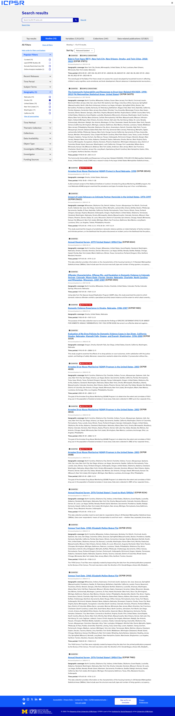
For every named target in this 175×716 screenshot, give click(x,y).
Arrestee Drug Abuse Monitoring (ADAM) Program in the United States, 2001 (103, 452)
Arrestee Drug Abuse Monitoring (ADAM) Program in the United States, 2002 (103, 409)
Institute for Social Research (122, 711)
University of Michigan (145, 711)
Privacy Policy (68, 700)
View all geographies (31, 116)
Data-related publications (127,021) (133, 38)
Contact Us (79, 700)
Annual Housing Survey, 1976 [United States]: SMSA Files (95, 657)
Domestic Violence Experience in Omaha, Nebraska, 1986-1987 (98, 308)
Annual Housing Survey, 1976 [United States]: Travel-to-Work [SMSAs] (101, 492)
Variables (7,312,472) (75, 38)
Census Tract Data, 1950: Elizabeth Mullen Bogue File (93, 528)
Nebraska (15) (29, 97)
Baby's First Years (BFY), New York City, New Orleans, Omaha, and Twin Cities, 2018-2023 (108, 60)
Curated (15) (28, 59)
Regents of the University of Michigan (83, 711)
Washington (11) (29, 110)
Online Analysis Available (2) (34, 69)
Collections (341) (100, 38)
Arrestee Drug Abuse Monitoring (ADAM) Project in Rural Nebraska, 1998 (102, 171)
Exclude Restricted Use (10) (34, 66)
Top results (31, 38)
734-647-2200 (80, 703)
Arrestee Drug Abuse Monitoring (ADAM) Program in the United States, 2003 (103, 366)
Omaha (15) (28, 100)
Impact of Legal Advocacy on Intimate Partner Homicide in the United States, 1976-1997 (109, 196)
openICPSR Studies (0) (32, 63)
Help (86, 700)
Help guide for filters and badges (33, 50)
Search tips (26, 25)
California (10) (29, 113)
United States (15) (30, 103)
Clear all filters (47, 45)
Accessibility (57, 700)
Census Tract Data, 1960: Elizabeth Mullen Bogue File (93, 575)
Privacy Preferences (143, 701)
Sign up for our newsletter (125, 701)
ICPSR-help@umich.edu (97, 700)
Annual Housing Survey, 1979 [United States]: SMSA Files (95, 242)
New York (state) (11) (31, 107)
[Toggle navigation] (172, 3)
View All (83, 20)
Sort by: (70, 50)
